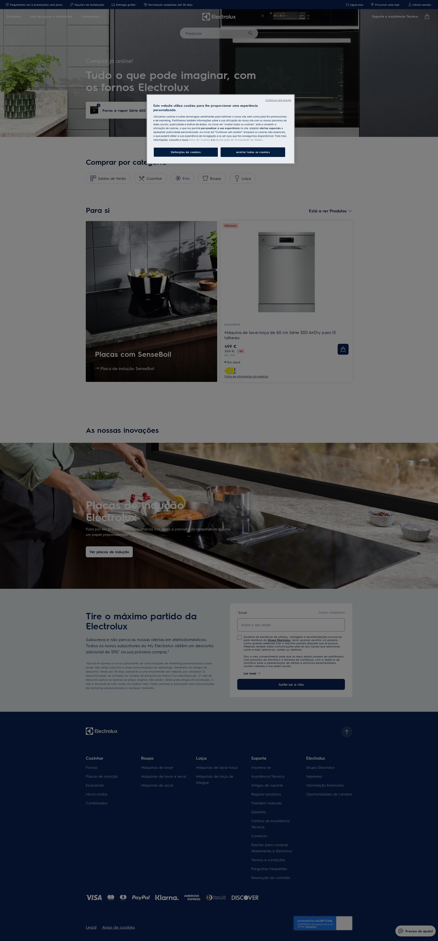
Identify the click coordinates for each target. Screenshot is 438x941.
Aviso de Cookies (199, 139)
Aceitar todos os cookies (253, 152)
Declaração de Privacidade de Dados (238, 139)
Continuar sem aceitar (278, 100)
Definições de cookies (186, 152)
